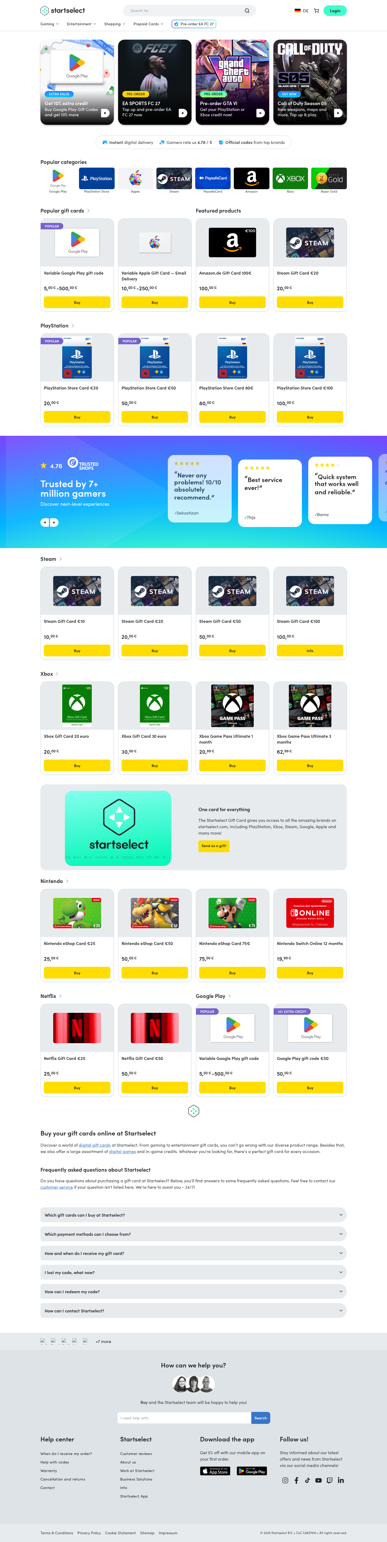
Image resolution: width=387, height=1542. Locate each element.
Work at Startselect (137, 1470)
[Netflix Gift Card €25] (77, 1028)
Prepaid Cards (146, 23)
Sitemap (147, 1532)
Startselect (136, 1439)
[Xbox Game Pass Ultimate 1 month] (232, 706)
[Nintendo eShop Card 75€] (232, 913)
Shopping (112, 23)
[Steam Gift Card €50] (232, 591)
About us (128, 1462)
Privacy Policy (89, 1532)
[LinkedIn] (341, 1480)
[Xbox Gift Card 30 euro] (154, 706)
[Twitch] (329, 1480)
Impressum (168, 1532)
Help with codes (54, 1462)
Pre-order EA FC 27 (197, 23)
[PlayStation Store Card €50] (154, 357)
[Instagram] (285, 1480)
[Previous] (44, 522)
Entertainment (79, 23)
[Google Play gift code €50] (310, 1028)
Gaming (47, 23)
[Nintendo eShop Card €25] (77, 913)
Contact (47, 1487)
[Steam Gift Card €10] (77, 591)
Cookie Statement (120, 1532)
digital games (122, 1151)
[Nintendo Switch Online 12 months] (310, 913)
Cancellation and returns (62, 1479)
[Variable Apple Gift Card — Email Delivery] (155, 242)
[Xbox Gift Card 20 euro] (77, 706)
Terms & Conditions (56, 1532)
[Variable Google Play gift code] (77, 242)
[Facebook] (296, 1480)
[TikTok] (307, 1480)
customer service (56, 1187)
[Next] (54, 522)
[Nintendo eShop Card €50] (155, 913)
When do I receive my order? (66, 1453)
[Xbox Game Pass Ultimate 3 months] (310, 706)
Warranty (48, 1470)
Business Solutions (136, 1479)
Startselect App (134, 1496)
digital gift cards (95, 1145)
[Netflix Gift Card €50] (155, 1028)
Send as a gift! (214, 845)
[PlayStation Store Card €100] (309, 357)
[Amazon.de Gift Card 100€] (232, 242)
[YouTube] (318, 1480)
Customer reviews (136, 1453)
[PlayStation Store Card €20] (76, 357)
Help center (57, 1439)
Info (123, 1487)
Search (261, 1417)
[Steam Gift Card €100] (310, 591)
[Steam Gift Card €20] (310, 242)
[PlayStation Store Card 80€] (232, 357)
